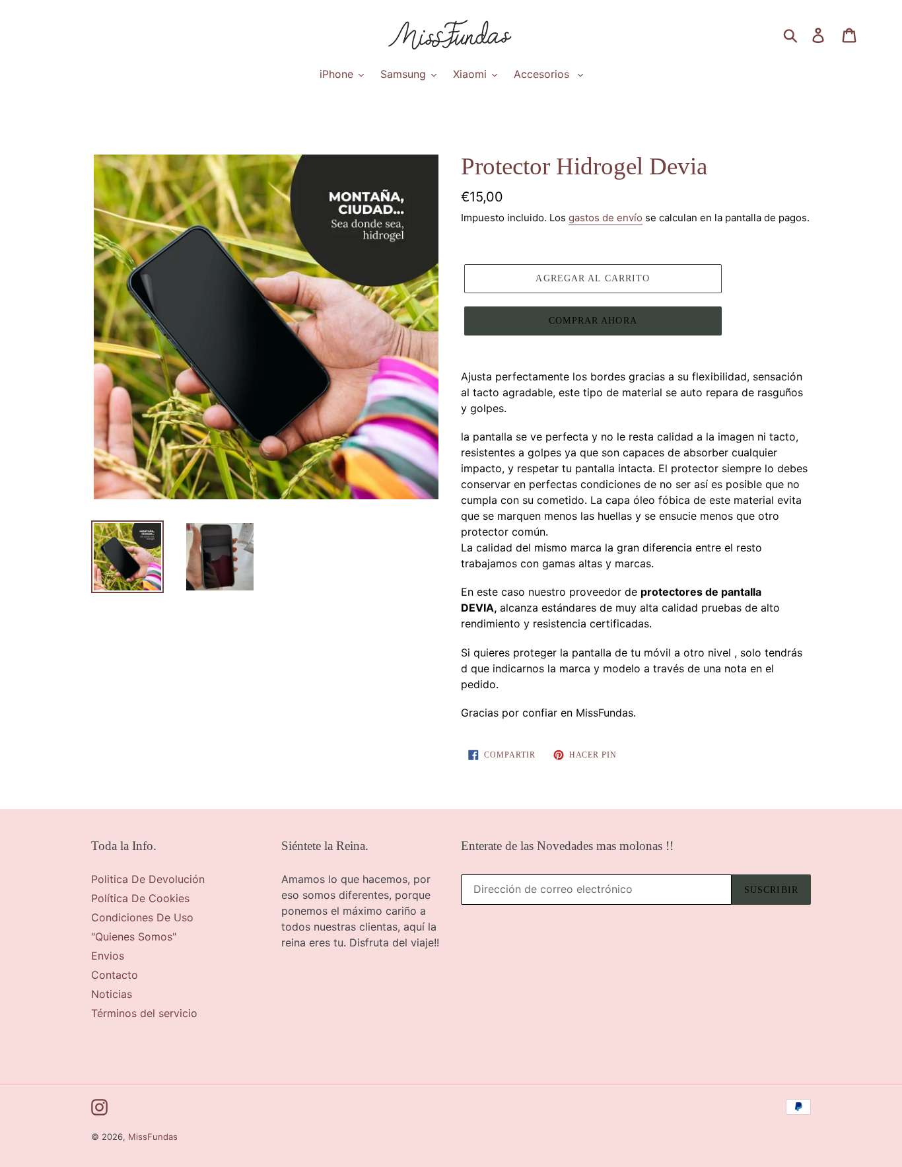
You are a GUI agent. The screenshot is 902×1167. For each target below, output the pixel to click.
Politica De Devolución (148, 879)
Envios (107, 955)
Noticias (111, 994)
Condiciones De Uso (142, 917)
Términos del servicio (144, 1013)
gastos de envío (605, 217)
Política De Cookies (140, 898)
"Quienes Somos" (133, 936)
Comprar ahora (593, 321)
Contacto (114, 974)
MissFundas (153, 1136)
